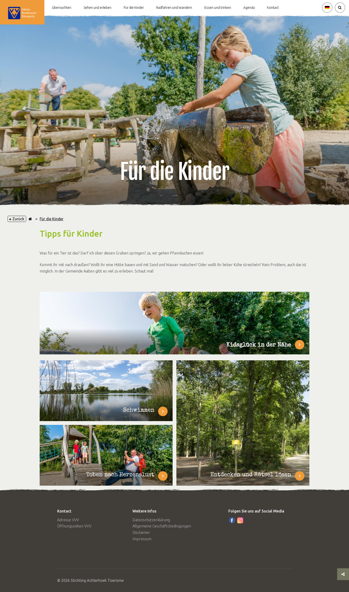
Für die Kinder (134, 7)
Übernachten (61, 7)
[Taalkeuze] (327, 7)
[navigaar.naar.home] (30, 219)
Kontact (273, 7)
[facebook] (232, 520)
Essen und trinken (217, 7)
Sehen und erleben (97, 7)
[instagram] (240, 520)
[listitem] (106, 390)
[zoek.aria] (340, 7)
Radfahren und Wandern (174, 7)
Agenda (249, 7)
